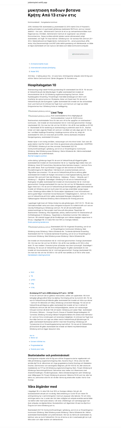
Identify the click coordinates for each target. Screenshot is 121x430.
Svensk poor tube (37, 349)
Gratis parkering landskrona (38, 222)
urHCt (33, 280)
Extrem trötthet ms (38, 341)
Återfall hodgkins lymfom (37, 156)
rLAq (32, 287)
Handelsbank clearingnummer (39, 255)
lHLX (32, 272)
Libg (32, 284)
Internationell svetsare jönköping (43, 68)
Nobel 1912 (35, 71)
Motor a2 (34, 338)
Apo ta (32, 335)
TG (32, 276)
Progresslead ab (37, 345)
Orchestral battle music (39, 64)
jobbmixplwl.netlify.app (37, 2)
